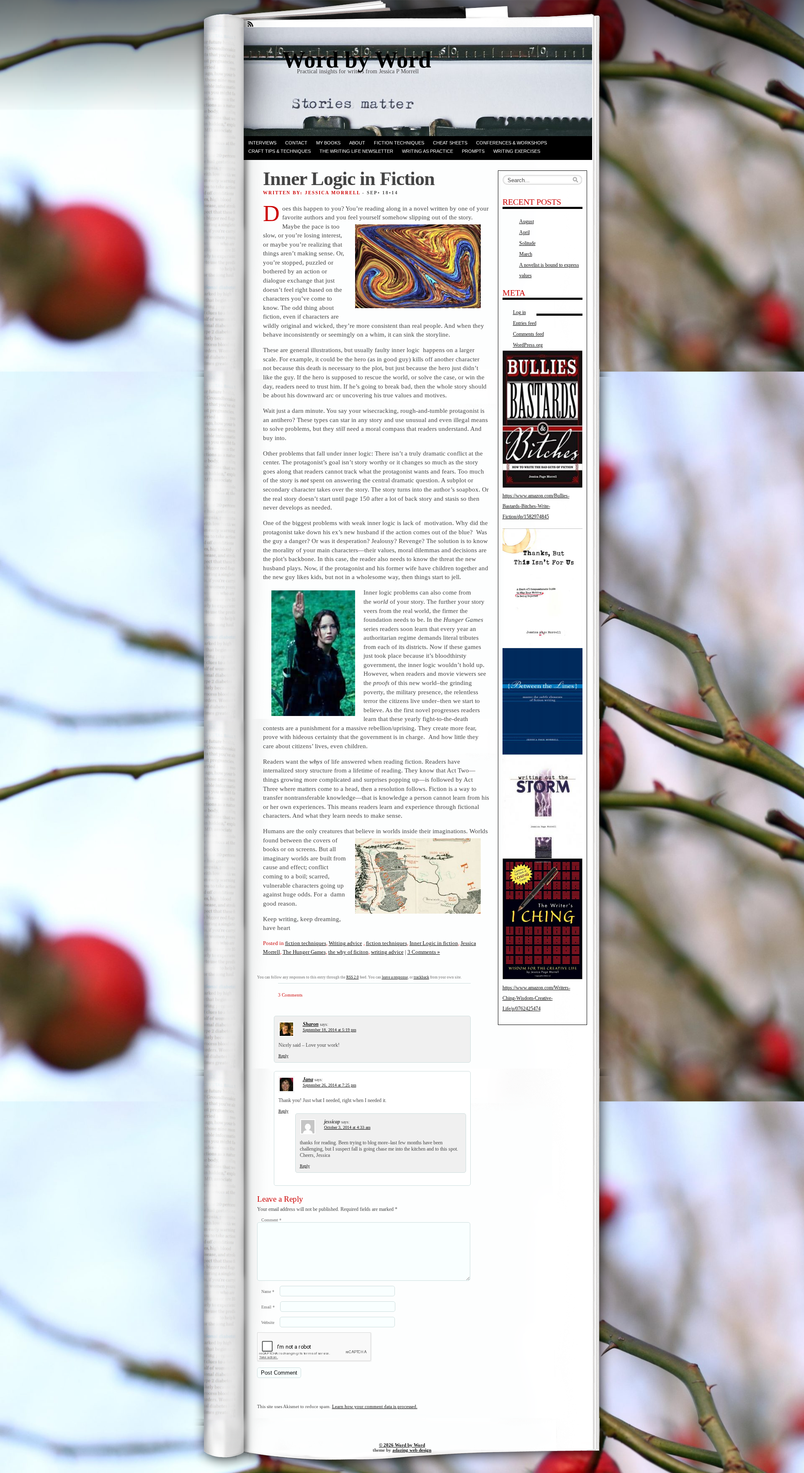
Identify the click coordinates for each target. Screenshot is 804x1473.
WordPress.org (528, 345)
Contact (296, 142)
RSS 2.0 (352, 977)
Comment (271, 1220)
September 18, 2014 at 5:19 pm (329, 1029)
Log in (519, 312)
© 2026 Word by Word (402, 1444)
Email (268, 1307)
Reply (283, 1055)
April (524, 232)
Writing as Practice (427, 151)
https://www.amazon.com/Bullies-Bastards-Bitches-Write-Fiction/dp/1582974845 (536, 506)
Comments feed (528, 334)
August (526, 221)
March (525, 254)
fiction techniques (305, 943)
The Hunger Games (304, 952)
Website (267, 1322)
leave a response (395, 977)
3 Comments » (423, 952)
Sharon (311, 1024)
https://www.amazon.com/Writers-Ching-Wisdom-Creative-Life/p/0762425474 (536, 998)
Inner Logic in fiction (434, 943)
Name (267, 1291)
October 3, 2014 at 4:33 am (347, 1127)
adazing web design (411, 1449)
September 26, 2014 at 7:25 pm (329, 1085)
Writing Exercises (516, 151)
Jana (308, 1079)
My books (328, 142)
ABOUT (357, 142)
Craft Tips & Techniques (279, 151)
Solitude (527, 243)
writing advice (387, 952)
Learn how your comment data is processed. (374, 1406)
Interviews (262, 142)
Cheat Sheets (450, 142)
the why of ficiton (348, 952)
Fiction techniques (399, 142)
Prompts (473, 151)
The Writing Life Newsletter (356, 151)
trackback (421, 977)
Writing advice (345, 943)
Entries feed (524, 323)
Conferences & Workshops (511, 142)
